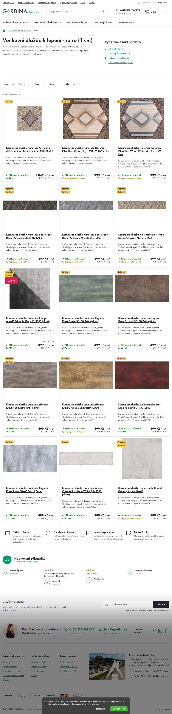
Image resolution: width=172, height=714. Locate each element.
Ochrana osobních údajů (13, 675)
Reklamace (7, 680)
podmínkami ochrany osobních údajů (157, 610)
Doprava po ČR (8, 2)
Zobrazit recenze (31, 561)
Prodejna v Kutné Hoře (26, 2)
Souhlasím (120, 709)
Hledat (103, 11)
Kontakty (92, 2)
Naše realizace (37, 671)
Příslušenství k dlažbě (69, 666)
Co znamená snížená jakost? (121, 62)
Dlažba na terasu (67, 662)
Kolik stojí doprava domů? (119, 53)
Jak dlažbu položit (116, 48)
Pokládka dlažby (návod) (47, 2)
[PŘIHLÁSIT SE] (161, 604)
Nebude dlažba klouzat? (119, 58)
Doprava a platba (10, 666)
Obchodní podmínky (11, 671)
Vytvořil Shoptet (163, 709)
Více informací (93, 704)
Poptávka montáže (39, 662)
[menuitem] (16, 22)
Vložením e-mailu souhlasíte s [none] (147, 610)
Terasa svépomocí (39, 666)
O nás (82, 2)
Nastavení (100, 709)
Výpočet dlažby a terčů (68, 2)
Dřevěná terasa (66, 671)
